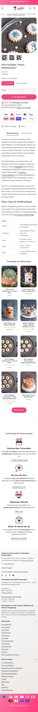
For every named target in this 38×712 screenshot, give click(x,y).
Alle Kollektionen (6, 624)
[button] (34, 8)
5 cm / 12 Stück (21, 83)
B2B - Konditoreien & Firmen (10, 654)
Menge (3, 90)
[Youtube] (13, 575)
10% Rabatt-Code (9, 563)
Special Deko (5, 635)
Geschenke (4, 638)
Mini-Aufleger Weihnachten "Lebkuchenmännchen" (28, 361)
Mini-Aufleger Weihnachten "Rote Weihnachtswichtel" (9, 397)
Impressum (4, 687)
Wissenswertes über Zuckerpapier (12, 668)
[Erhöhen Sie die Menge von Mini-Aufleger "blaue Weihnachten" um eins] (34, 90)
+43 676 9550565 (6, 572)
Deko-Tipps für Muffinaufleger (24, 214)
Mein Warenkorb (6, 646)
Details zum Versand (24, 107)
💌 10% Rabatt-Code (19, 460)
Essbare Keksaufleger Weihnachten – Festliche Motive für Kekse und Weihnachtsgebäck (21, 14)
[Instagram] (9, 575)
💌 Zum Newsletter (7, 662)
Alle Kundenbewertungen (9, 673)
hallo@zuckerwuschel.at (20, 572)
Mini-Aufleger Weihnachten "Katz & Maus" (9, 361)
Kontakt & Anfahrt (6, 593)
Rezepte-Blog (5, 644)
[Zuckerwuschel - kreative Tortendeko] (19, 8)
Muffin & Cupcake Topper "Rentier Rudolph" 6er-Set (29, 325)
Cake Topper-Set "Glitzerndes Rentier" (28, 290)
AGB (2, 684)
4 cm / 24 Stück (8, 83)
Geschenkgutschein (7, 641)
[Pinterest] (2, 575)
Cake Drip (18, 167)
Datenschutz (5, 682)
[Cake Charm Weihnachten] (9, 276)
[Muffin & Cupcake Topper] (28, 310)
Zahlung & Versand (19, 538)
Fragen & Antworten (7, 665)
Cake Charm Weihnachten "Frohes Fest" (9, 291)
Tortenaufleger (5, 627)
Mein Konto (4, 649)
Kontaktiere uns (19, 487)
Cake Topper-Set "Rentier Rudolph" (9, 324)
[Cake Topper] (28, 382)
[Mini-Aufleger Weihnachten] (9, 346)
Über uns (19, 511)
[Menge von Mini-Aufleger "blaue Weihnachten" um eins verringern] (10, 90)
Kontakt (3, 679)
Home (2, 14)
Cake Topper (5, 630)
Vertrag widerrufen (7, 690)
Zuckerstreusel (6, 633)
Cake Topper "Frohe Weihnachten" (28, 396)
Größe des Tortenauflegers (9, 671)
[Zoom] (32, 49)
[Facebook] (6, 575)
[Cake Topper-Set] (28, 276)
